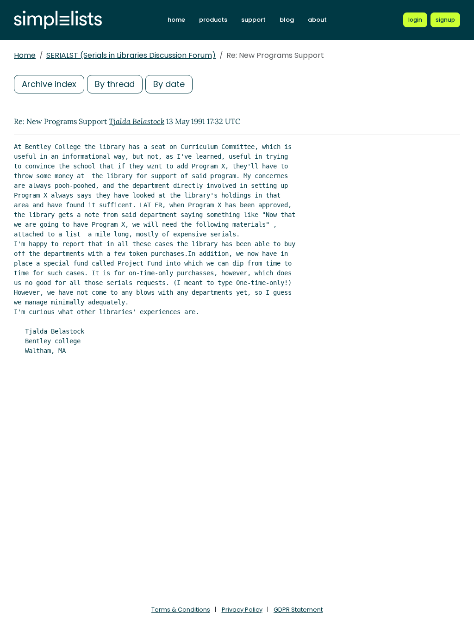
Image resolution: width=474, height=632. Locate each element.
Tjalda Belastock (136, 121)
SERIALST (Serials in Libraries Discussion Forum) (131, 55)
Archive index (49, 84)
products (213, 19)
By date (169, 84)
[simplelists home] (58, 20)
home (176, 19)
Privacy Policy (242, 609)
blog (287, 19)
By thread (115, 84)
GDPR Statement (298, 609)
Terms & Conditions (180, 609)
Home (25, 55)
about (317, 19)
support (253, 19)
